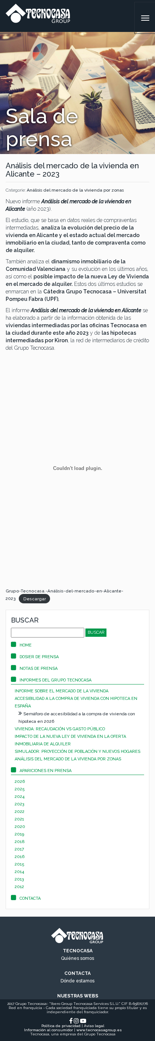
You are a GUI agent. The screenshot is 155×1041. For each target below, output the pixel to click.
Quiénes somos (77, 958)
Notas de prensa (39, 668)
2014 (19, 871)
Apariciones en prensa (45, 770)
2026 (20, 781)
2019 (19, 834)
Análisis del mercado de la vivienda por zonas (75, 190)
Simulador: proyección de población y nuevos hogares (77, 751)
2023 (19, 804)
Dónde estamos (77, 981)
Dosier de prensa (39, 656)
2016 (19, 856)
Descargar (34, 598)
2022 (19, 811)
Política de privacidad (61, 1026)
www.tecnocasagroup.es (99, 1030)
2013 (19, 879)
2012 (19, 886)
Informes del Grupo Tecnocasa (55, 680)
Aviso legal (94, 1026)
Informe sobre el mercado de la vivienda (61, 691)
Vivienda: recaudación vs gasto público (60, 729)
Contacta (30, 898)
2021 (19, 819)
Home (26, 645)
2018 (20, 841)
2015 (19, 864)
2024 (19, 796)
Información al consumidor (48, 1030)
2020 (20, 826)
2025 (20, 789)
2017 (19, 849)
